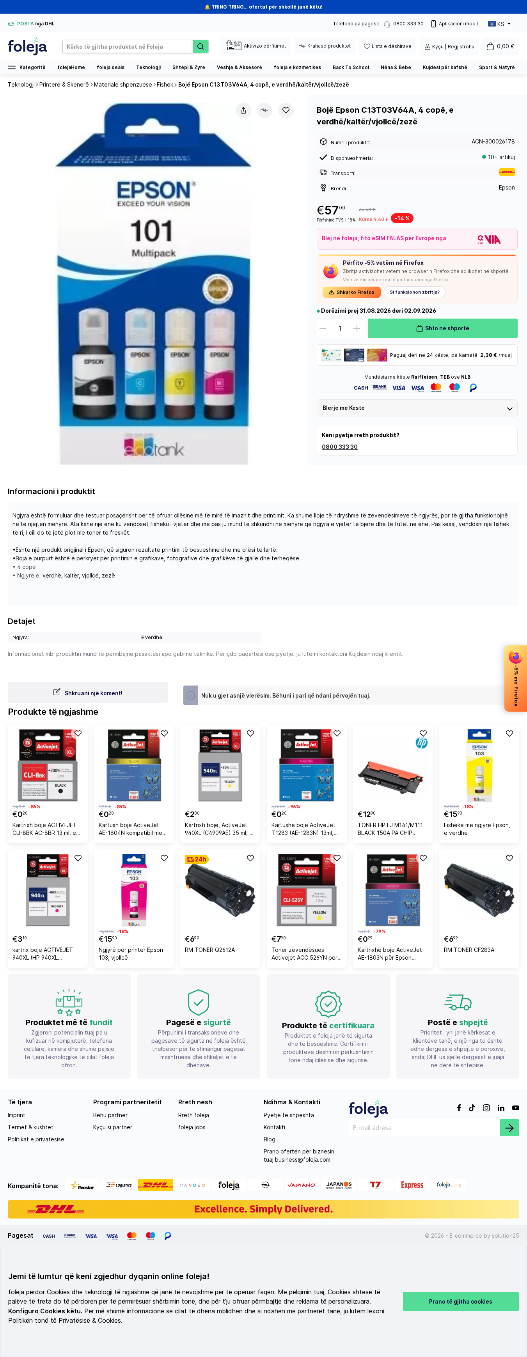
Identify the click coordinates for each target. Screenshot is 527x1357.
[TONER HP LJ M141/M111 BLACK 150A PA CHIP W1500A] (393, 765)
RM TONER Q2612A (210, 949)
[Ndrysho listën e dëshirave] (286, 110)
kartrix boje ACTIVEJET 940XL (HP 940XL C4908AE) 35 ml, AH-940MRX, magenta (42, 954)
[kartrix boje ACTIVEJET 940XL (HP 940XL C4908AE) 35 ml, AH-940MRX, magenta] (47, 890)
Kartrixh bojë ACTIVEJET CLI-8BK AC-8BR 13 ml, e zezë (44, 830)
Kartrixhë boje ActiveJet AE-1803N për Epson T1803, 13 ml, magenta (390, 954)
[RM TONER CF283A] (479, 890)
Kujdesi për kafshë (445, 67)
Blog (269, 1139)
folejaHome (71, 67)
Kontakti (274, 1127)
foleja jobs (192, 1127)
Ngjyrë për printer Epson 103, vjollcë (131, 953)
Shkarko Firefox (355, 292)
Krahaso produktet (329, 46)
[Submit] (509, 1127)
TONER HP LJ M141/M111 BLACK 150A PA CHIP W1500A (390, 830)
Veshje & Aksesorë (239, 67)
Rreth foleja (193, 1115)
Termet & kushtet (30, 1127)
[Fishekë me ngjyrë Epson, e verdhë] (479, 765)
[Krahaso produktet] (264, 110)
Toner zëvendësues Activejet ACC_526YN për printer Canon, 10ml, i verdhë (304, 954)
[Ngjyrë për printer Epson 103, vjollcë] (134, 890)
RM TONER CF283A (469, 949)
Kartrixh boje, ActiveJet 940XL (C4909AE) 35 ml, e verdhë (219, 830)
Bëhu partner (110, 1115)
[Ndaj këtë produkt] (243, 110)
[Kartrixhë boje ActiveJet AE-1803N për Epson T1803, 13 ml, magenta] (393, 890)
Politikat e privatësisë (36, 1139)
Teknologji (148, 67)
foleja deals (110, 67)
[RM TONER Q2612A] (220, 890)
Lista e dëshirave (392, 46)
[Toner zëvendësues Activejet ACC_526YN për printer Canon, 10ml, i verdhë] (306, 890)
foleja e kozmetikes (297, 67)
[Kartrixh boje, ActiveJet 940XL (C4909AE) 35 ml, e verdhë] (220, 765)
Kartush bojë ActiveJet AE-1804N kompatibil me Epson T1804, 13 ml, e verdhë (130, 830)
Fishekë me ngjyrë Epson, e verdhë (477, 829)
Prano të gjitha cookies (460, 1301)
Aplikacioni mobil (458, 24)
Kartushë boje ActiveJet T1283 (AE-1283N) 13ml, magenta (303, 830)
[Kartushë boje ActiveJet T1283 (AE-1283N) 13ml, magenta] (306, 765)
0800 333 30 (340, 446)
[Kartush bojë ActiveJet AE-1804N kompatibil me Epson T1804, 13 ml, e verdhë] (134, 765)
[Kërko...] (200, 46)
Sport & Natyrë (497, 67)
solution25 (505, 1235)
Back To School (351, 67)
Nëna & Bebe (396, 67)
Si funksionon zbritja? (415, 292)
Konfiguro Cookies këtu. (45, 1311)
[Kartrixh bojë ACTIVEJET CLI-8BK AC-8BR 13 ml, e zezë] (47, 765)
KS (500, 24)
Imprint (16, 1115)
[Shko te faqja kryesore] (27, 46)
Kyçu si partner (112, 1127)
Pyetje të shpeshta (289, 1115)
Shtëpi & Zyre (188, 67)
